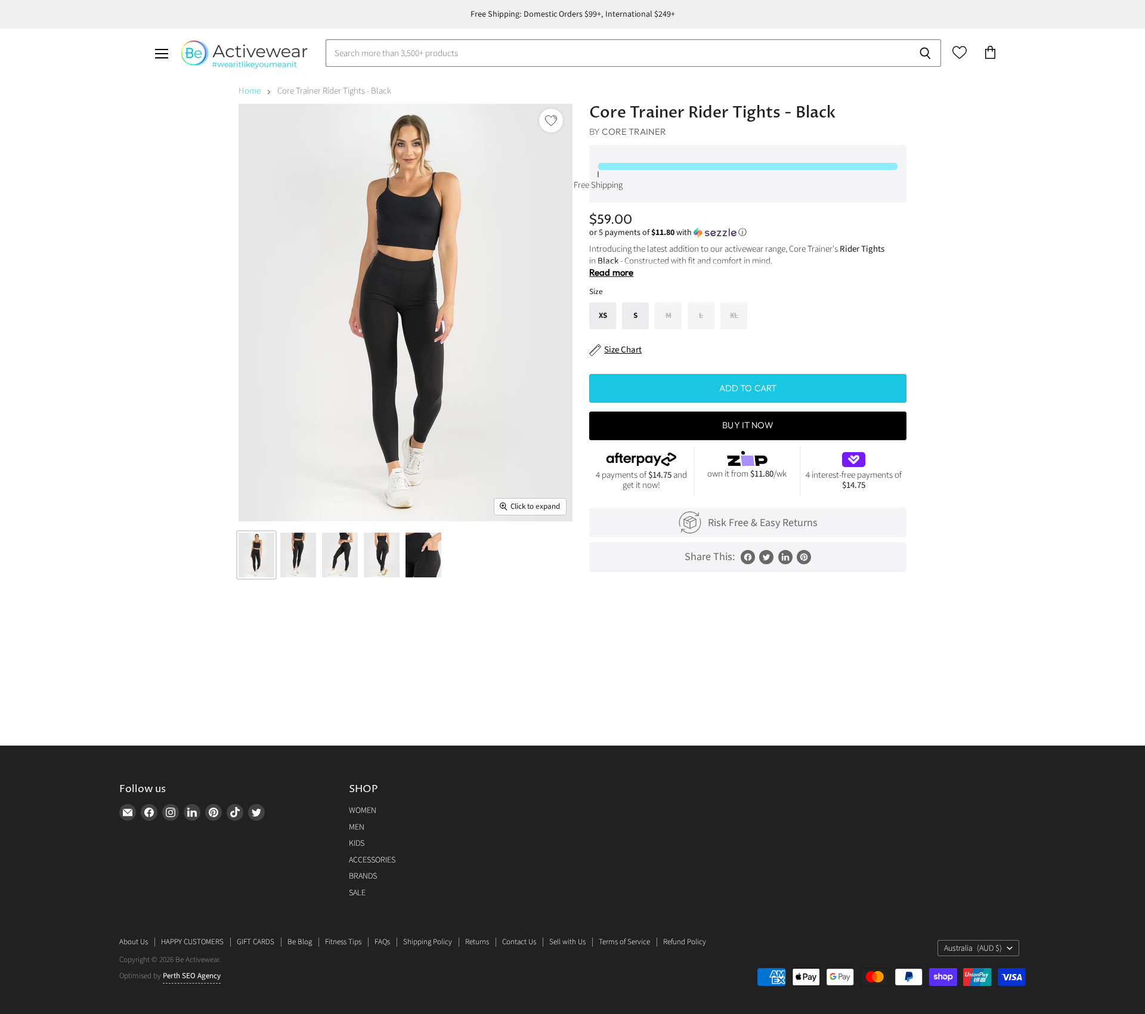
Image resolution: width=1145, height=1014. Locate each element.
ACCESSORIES (372, 860)
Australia (973, 948)
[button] (747, 233)
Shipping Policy (427, 941)
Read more (611, 272)
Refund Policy (684, 941)
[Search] (925, 53)
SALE (357, 893)
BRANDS (363, 876)
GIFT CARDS (255, 941)
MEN (356, 827)
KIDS (356, 843)
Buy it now (747, 425)
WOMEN (362, 811)
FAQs (382, 941)
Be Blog (299, 941)
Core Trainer (634, 131)
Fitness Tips (343, 941)
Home (250, 91)
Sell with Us (567, 941)
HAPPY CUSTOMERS (192, 941)
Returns (477, 941)
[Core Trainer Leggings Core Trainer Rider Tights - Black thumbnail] (256, 555)
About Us (133, 941)
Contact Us (519, 941)
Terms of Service (624, 941)
